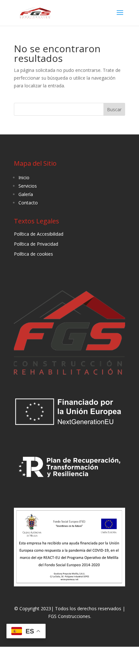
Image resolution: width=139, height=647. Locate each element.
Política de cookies (33, 254)
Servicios (27, 186)
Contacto (28, 203)
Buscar (114, 109)
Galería (25, 194)
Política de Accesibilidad (38, 234)
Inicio (23, 177)
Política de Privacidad (36, 244)
